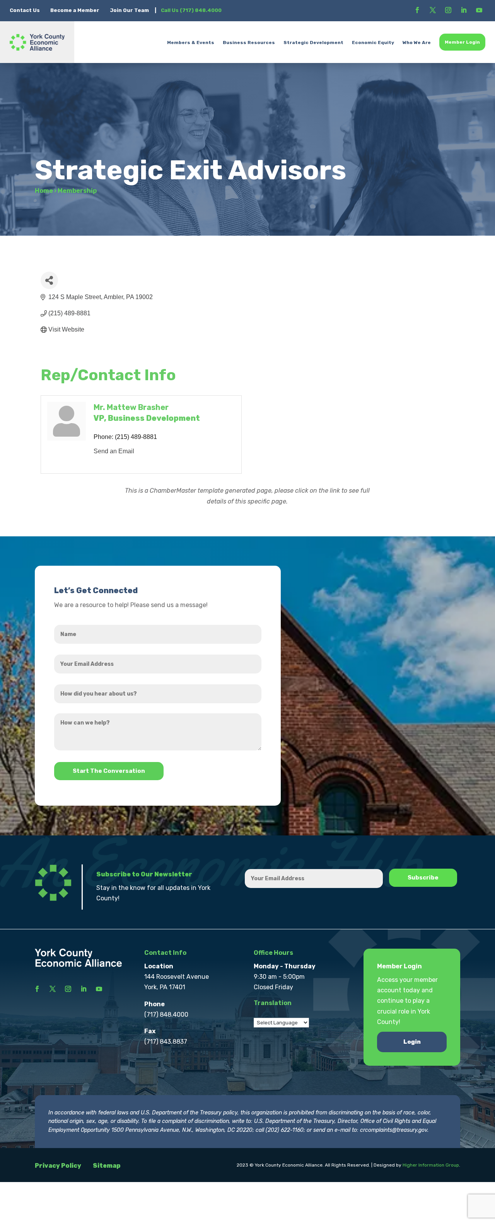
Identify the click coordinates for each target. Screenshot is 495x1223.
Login (412, 1041)
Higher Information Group (431, 1165)
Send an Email (114, 451)
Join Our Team (129, 10)
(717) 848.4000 (166, 1014)
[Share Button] (49, 280)
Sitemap (107, 1165)
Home (44, 190)
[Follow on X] (433, 10)
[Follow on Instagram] (448, 10)
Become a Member (74, 10)
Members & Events (190, 42)
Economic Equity (373, 42)
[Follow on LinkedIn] (463, 10)
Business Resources (249, 42)
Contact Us (25, 10)
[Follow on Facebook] (417, 10)
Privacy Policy (58, 1165)
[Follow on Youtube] (479, 10)
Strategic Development (313, 42)
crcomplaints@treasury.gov (393, 1130)
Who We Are (417, 42)
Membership (77, 190)
